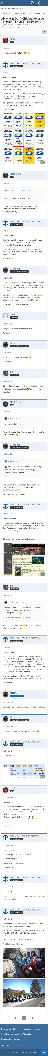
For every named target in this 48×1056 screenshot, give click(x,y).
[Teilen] (44, 32)
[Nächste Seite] (32, 1018)
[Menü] (44, 3)
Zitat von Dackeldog (16, 602)
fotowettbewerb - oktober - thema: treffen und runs (24, 707)
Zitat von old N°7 (15, 418)
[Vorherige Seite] (16, 1018)
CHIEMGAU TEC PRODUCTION (33, 897)
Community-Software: (24, 1052)
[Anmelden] (38, 3)
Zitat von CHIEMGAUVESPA (19, 190)
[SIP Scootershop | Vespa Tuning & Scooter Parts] (24, 13)
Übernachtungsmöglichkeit (14, 525)
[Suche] (32, 3)
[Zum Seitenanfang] (44, 1052)
